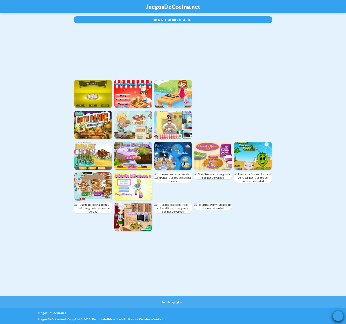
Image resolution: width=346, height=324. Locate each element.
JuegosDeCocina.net (173, 6)
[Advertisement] (173, 51)
